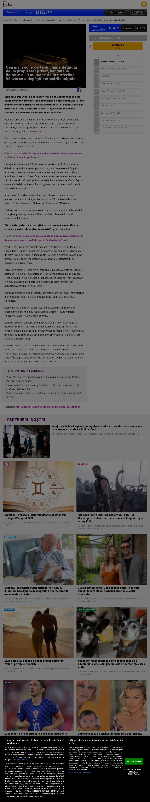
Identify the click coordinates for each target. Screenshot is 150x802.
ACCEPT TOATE (134, 761)
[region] (75, 769)
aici (22, 783)
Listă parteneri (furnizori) (80, 772)
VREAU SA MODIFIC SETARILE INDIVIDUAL (133, 771)
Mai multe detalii (20, 759)
